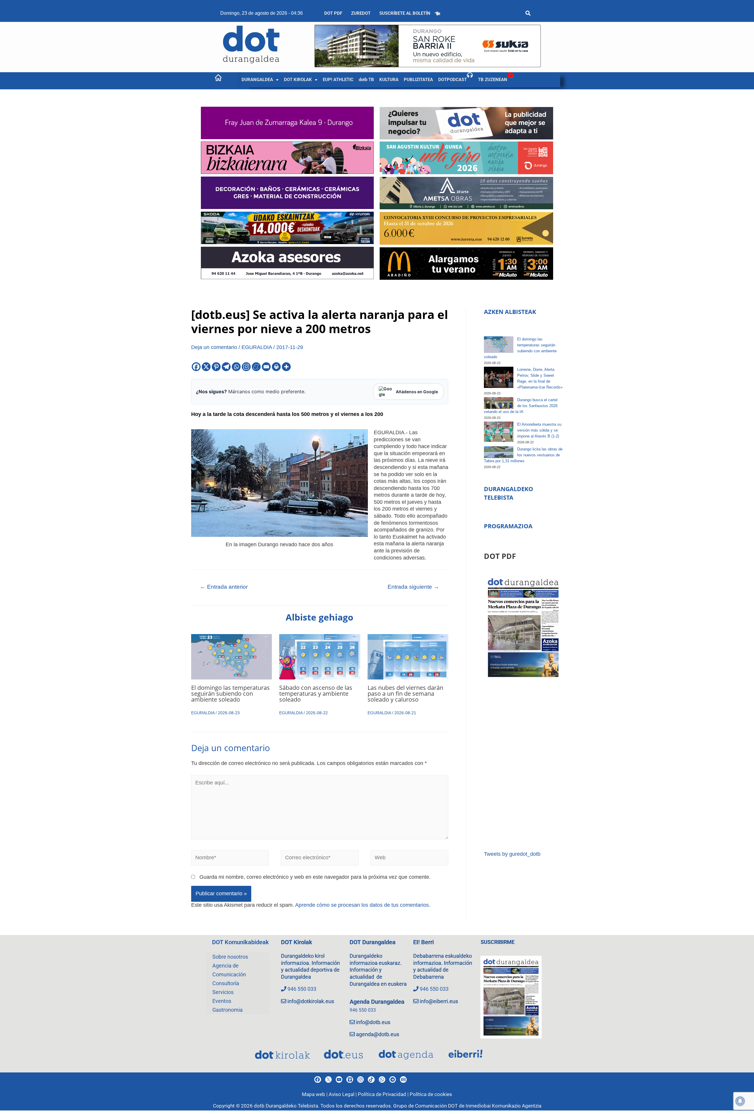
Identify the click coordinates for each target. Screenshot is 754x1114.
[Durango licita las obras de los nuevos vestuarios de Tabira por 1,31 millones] (498, 452)
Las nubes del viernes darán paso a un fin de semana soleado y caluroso (405, 693)
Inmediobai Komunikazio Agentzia (503, 1106)
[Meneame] (256, 366)
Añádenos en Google (417, 391)
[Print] (276, 366)
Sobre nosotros (230, 957)
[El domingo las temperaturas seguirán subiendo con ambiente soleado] (498, 344)
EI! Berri (423, 942)
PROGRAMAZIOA (508, 526)
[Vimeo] (349, 1079)
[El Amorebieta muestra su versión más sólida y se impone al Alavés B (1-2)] (498, 432)
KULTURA (389, 79)
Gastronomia (227, 1010)
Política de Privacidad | (384, 1094)
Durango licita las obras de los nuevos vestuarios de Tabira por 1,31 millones (523, 455)
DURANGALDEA (257, 79)
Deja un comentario (214, 347)
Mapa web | (315, 1094)
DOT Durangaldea (373, 942)
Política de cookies (431, 1094)
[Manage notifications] (740, 1101)
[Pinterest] (216, 366)
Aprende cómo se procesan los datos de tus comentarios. (362, 905)
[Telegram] (226, 366)
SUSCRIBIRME (498, 942)
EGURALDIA (257, 347)
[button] (260, 79)
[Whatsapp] (236, 366)
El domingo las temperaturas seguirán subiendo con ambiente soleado (230, 693)
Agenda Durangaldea (377, 1001)
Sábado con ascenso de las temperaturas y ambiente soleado (315, 693)
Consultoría (225, 983)
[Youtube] (339, 1079)
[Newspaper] (403, 1079)
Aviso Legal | (343, 1094)
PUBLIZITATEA (418, 79)
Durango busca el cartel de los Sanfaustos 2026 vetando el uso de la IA (521, 406)
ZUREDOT (361, 13)
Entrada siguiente (413, 587)
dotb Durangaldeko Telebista (286, 1106)
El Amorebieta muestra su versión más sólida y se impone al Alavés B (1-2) (539, 430)
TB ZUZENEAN (492, 79)
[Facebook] (196, 366)
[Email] (266, 366)
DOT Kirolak (296, 942)
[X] (206, 366)
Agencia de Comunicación (229, 970)
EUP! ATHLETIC (338, 79)
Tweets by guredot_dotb (512, 854)
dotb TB (366, 79)
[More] (286, 366)
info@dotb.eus (373, 1022)
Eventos (221, 1001)
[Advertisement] (523, 765)
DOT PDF (333, 13)
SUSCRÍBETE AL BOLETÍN (404, 13)
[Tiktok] (371, 1079)
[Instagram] (246, 366)
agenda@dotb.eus (377, 1034)
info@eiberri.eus (439, 1001)
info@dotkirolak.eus (310, 1001)
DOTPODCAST (452, 79)
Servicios (223, 992)
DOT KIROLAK (298, 79)
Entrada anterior (224, 587)
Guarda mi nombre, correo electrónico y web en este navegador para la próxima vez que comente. (315, 877)
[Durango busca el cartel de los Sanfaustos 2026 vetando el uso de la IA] (498, 403)
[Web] (410, 859)
